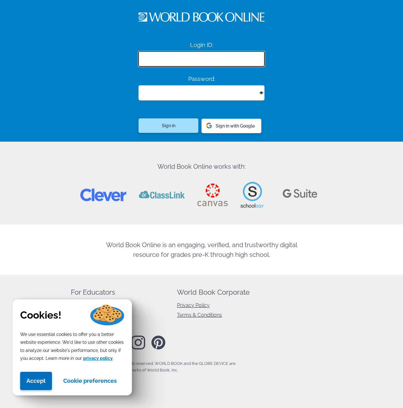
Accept (36, 380)
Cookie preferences (90, 380)
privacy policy (98, 358)
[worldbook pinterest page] (158, 348)
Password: (201, 79)
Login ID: (201, 45)
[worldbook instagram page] (138, 348)
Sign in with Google (235, 125)
